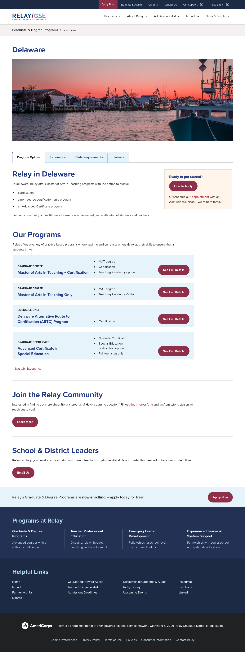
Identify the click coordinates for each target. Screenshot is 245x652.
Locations (69, 30)
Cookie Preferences (64, 640)
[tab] (28, 157)
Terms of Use (113, 640)
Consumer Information (156, 640)
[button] (112, 16)
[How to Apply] (183, 186)
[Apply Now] (220, 497)
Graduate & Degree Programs (35, 30)
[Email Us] (23, 472)
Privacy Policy (91, 640)
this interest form (141, 404)
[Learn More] (25, 422)
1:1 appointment (199, 197)
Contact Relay (185, 640)
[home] (29, 17)
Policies (131, 640)
